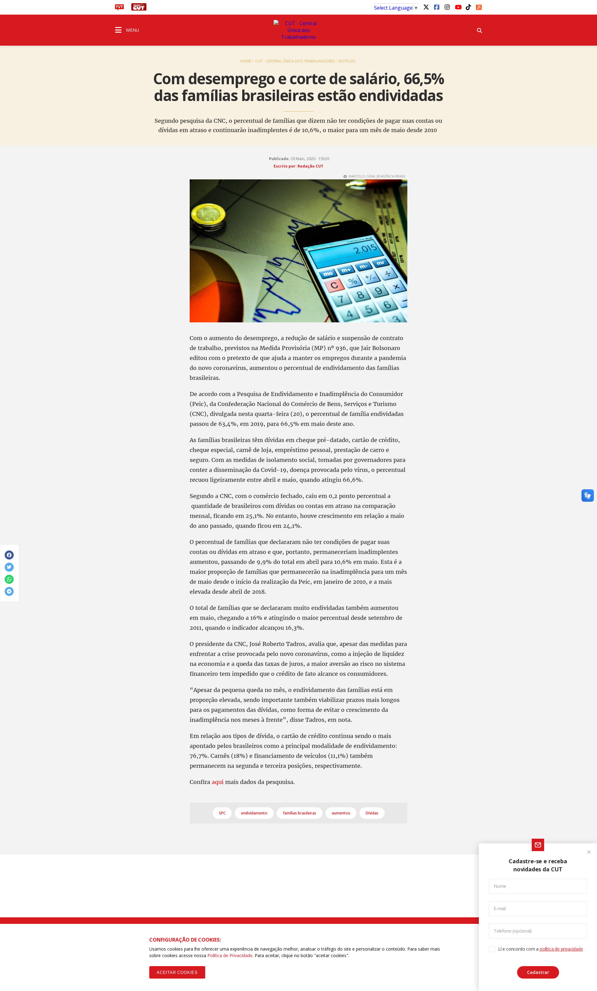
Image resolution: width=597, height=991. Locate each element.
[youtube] (458, 7)
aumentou (341, 813)
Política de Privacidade (229, 955)
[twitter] (426, 7)
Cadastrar (538, 972)
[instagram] (447, 7)
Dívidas (372, 813)
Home (245, 61)
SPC (222, 813)
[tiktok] (468, 7)
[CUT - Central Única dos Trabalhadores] (298, 30)
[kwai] (479, 6)
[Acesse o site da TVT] (119, 8)
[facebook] (436, 7)
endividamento (254, 813)
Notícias (347, 61)
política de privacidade (561, 949)
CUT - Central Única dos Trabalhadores (295, 61)
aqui (218, 782)
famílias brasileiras (299, 813)
